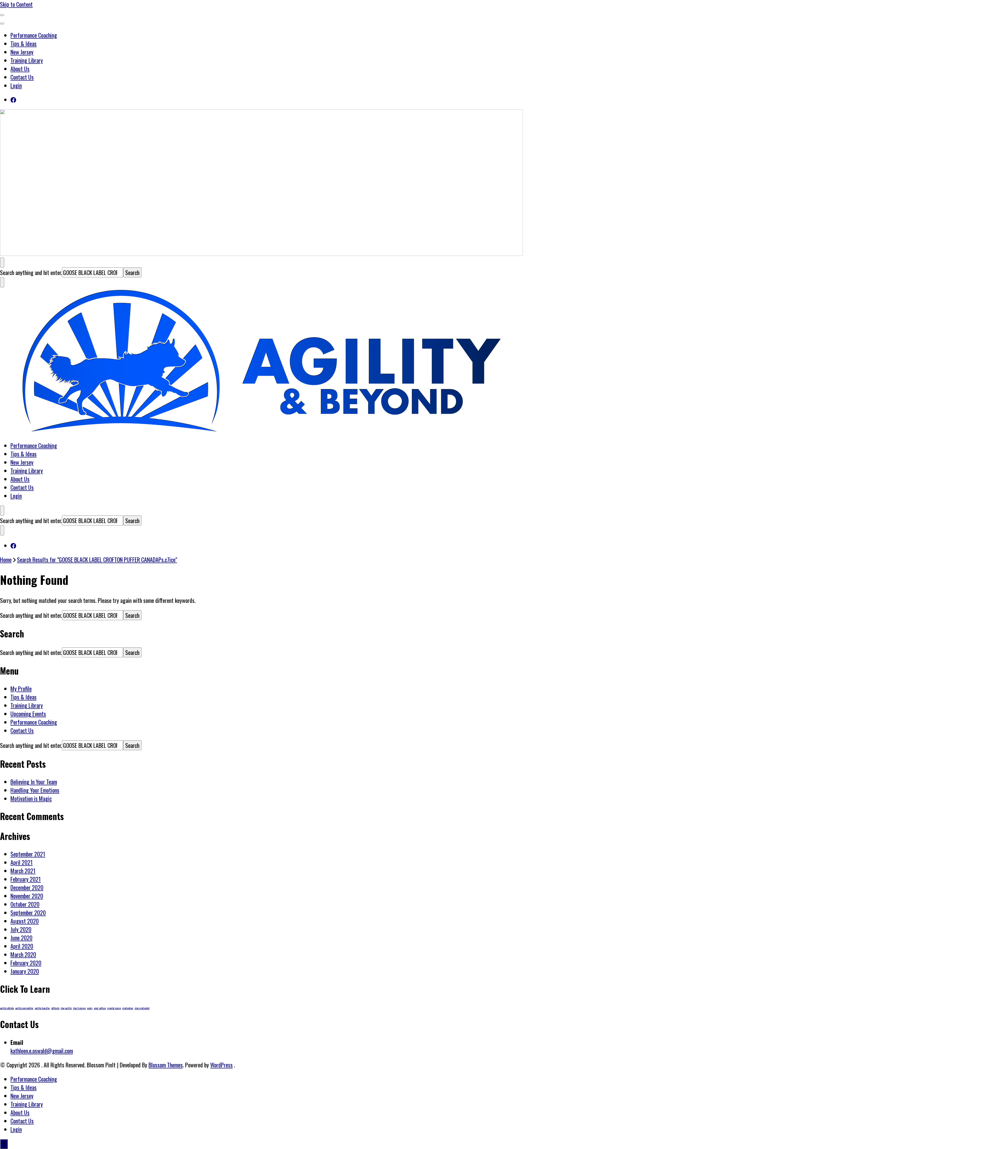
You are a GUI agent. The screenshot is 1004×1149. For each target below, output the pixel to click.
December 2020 (26, 887)
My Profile (21, 688)
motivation (127, 1008)
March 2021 (23, 870)
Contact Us (22, 77)
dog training (79, 1008)
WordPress (221, 1065)
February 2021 (25, 879)
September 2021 (27, 854)
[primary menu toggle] (2, 15)
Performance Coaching (33, 35)
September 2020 (28, 912)
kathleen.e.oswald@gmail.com (41, 1050)
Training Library (26, 60)
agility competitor (24, 1008)
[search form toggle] (2, 262)
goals (90, 1008)
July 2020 (20, 929)
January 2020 (24, 971)
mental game (114, 1008)
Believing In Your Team (33, 781)
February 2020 (25, 963)
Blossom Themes (166, 1065)
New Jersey (21, 52)
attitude (55, 1008)
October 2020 (24, 904)
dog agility (66, 1008)
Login (16, 85)
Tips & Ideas (23, 43)
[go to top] (4, 1144)
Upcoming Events (28, 713)
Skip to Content (16, 4)
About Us (20, 68)
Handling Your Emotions (34, 790)
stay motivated (142, 1008)
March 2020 (23, 954)
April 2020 (21, 946)
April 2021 (21, 862)
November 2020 (26, 896)
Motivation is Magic (31, 798)
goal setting (100, 1008)
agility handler (42, 1008)
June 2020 (21, 937)
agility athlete (7, 1008)
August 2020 (24, 921)
